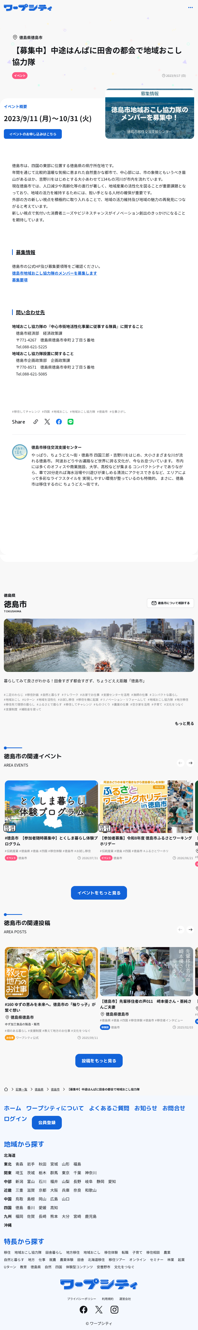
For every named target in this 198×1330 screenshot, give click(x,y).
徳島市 (55, 1089)
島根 (31, 1199)
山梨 (66, 1181)
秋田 (42, 1164)
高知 (54, 1207)
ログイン (15, 1119)
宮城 (54, 1164)
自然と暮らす (14, 1259)
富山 (31, 1181)
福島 (77, 1164)
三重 (19, 1190)
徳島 (19, 1207)
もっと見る (184, 723)
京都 (42, 1190)
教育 (23, 1266)
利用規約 (107, 1299)
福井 (54, 1181)
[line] (70, 422)
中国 (8, 1199)
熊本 (54, 1216)
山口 (66, 1199)
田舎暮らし (53, 1252)
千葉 (77, 1172)
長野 (77, 1181)
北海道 (9, 1155)
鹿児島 (91, 1216)
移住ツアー (117, 1259)
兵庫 (66, 1190)
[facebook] (59, 422)
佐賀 (31, 1216)
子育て (137, 1252)
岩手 (31, 1164)
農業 (167, 1252)
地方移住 (73, 1252)
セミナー (156, 1259)
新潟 (19, 1181)
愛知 (112, 1181)
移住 (7, 1252)
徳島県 (39, 1089)
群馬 (54, 1172)
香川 (31, 1207)
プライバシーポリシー (81, 1299)
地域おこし (92, 1252)
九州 (8, 1216)
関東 (8, 1172)
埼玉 (19, 1172)
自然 (48, 1266)
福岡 (19, 1216)
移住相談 (153, 1252)
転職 (125, 1252)
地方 (31, 1259)
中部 (8, 1181)
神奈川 (91, 1172)
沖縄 (8, 1225)
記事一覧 (21, 1089)
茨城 (31, 1172)
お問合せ (173, 1108)
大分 (66, 1216)
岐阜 (89, 1181)
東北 (8, 1164)
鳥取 (19, 1199)
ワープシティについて (55, 1108)
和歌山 (91, 1190)
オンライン (137, 1259)
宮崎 (77, 1216)
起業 (181, 1259)
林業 (170, 1259)
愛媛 (42, 1207)
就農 (52, 1259)
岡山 (42, 1199)
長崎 (42, 1216)
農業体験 (66, 1259)
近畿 (8, 1190)
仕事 (42, 1259)
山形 (66, 1164)
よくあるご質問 (109, 1108)
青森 (19, 1164)
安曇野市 (103, 1266)
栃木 (42, 1172)
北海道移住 (96, 1259)
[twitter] (47, 422)
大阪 (54, 1190)
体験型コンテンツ (79, 1266)
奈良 (77, 1190)
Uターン (10, 1266)
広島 (54, 1199)
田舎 (80, 1259)
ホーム (12, 1108)
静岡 (100, 1181)
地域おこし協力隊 (28, 1252)
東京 (66, 1172)
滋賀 (31, 1190)
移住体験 (111, 1252)
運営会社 (125, 1299)
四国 (8, 1207)
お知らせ (145, 1108)
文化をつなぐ (124, 1266)
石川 (42, 1181)
